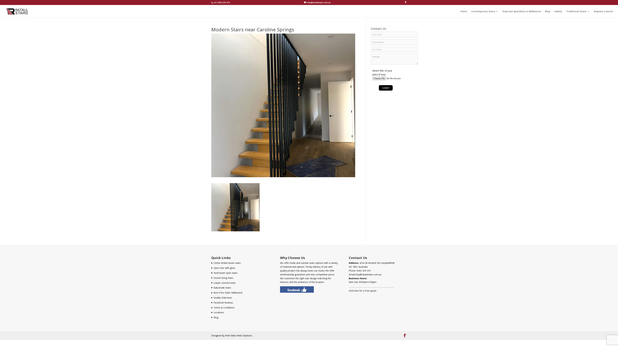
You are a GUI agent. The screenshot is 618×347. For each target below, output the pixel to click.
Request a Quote (603, 11)
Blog (547, 11)
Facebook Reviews (223, 302)
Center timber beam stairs (227, 262)
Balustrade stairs (222, 287)
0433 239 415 (364, 270)
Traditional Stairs (576, 11)
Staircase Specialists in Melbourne (521, 11)
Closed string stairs (223, 277)
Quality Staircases (223, 297)
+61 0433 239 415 (222, 2)
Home (463, 11)
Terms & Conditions (224, 307)
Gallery (558, 11)
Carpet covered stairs (225, 282)
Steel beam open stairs (226, 272)
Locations (219, 312)
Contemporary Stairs (483, 11)
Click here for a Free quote (362, 290)
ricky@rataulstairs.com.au (368, 274)
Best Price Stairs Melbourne (228, 292)
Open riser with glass (224, 267)
